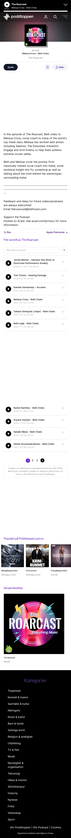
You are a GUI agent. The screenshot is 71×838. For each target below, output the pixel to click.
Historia (13, 793)
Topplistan (14, 690)
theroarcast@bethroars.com (28, 209)
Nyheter (13, 799)
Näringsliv (14, 710)
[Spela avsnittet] (8, 263)
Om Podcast (40, 827)
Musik (11, 756)
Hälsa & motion (17, 780)
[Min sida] (45, 16)
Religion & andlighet (20, 736)
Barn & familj (15, 723)
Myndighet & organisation (15, 765)
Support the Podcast (17, 217)
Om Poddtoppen (20, 827)
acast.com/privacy (43, 221)
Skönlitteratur (16, 786)
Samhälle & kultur (18, 703)
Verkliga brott (16, 730)
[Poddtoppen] (18, 17)
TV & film (13, 749)
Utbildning (14, 743)
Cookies (56, 827)
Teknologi (14, 773)
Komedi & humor (18, 697)
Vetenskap (14, 813)
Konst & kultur (16, 717)
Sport (11, 819)
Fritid (11, 806)
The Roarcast (35, 57)
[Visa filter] (64, 250)
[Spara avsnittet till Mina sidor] (47, 67)
